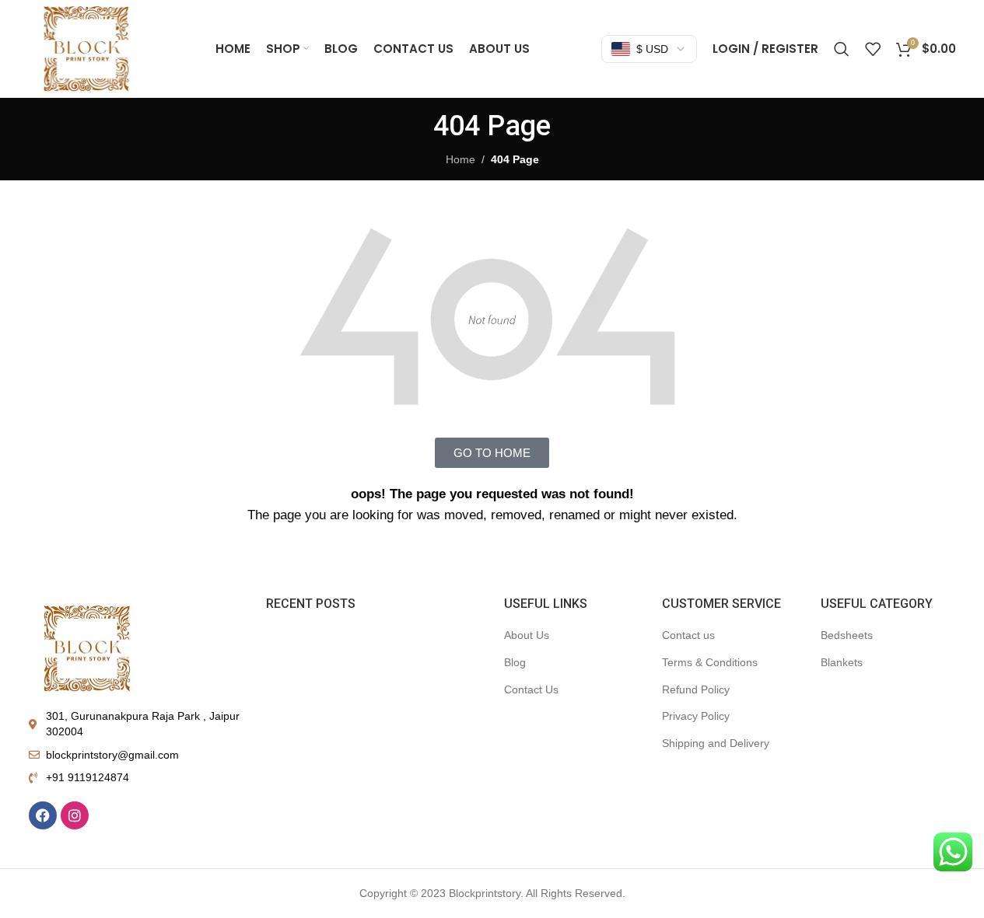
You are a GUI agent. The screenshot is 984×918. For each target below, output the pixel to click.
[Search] (841, 49)
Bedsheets (847, 635)
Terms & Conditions (710, 662)
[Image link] (87, 647)
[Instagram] (75, 815)
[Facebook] (43, 815)
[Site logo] (86, 47)
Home (460, 159)
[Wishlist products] (872, 49)
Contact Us (531, 689)
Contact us (688, 635)
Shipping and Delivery (715, 743)
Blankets (842, 662)
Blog (515, 662)
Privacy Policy (696, 716)
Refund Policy (696, 689)
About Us (526, 635)
